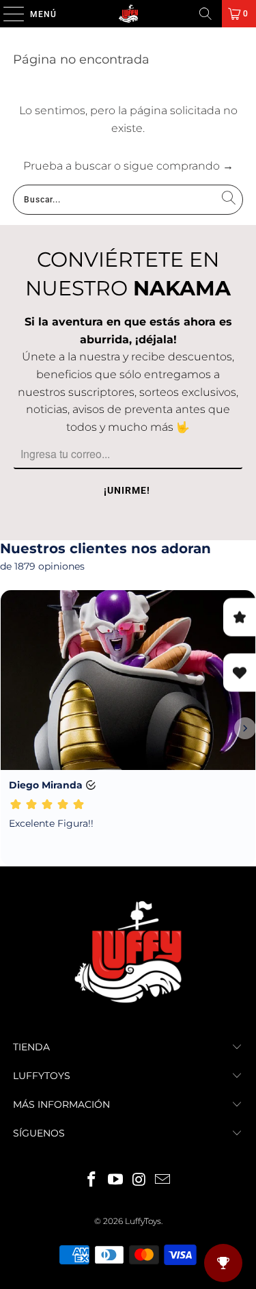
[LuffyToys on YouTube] (115, 1180)
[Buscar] (205, 13)
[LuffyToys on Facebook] (92, 1180)
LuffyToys (143, 1221)
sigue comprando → (178, 165)
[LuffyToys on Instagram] (139, 1180)
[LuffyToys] (128, 13)
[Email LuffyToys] (163, 1180)
